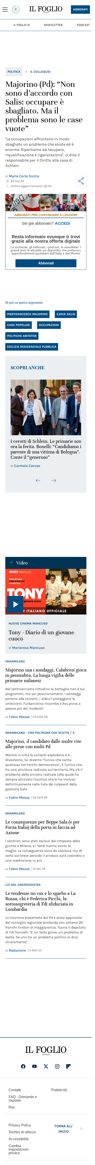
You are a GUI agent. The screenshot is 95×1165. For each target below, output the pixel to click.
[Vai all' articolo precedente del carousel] (38, 483)
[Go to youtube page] (34, 1069)
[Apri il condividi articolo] (81, 181)
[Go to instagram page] (57, 1069)
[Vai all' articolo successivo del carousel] (53, 483)
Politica (14, 72)
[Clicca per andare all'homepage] (45, 1053)
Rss (12, 1110)
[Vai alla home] (46, 9)
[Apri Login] (15, 9)
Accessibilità (18, 1142)
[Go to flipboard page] (68, 1069)
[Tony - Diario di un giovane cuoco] (45, 594)
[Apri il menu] (5, 9)
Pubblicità (59, 1093)
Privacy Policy (20, 1128)
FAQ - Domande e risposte (23, 1101)
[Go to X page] (46, 1069)
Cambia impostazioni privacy (18, 1152)
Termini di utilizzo (22, 1135)
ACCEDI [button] (62, 223)
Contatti (15, 1093)
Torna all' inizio (63, 1131)
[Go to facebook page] (23, 1069)
